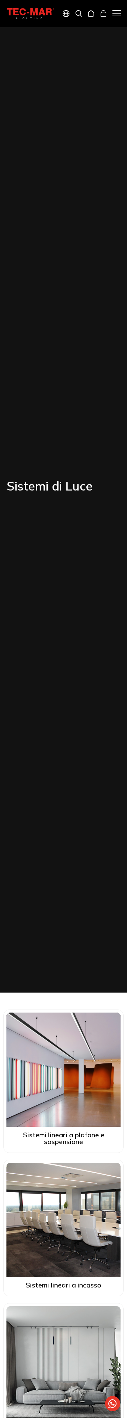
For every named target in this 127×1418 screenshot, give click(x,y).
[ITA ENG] (63, 14)
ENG (58, 38)
